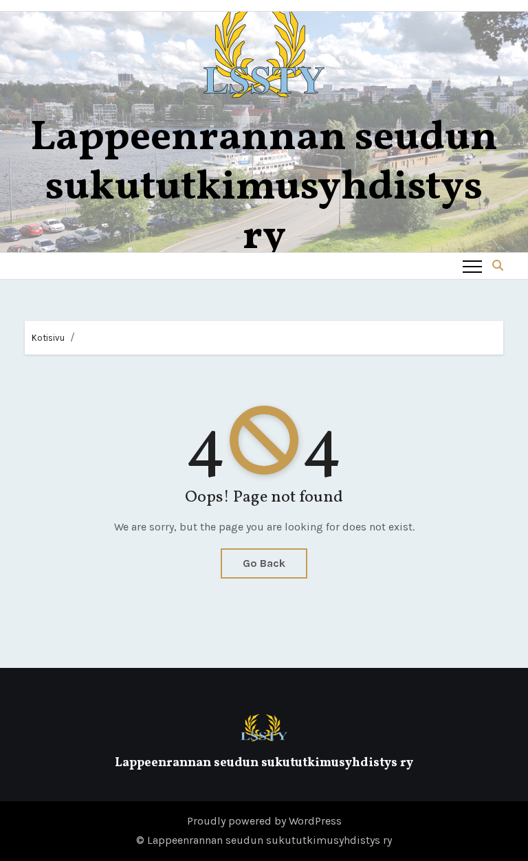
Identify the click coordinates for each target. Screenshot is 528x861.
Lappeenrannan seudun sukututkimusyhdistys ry (264, 188)
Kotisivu (48, 338)
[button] (497, 265)
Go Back (264, 563)
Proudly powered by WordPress (264, 820)
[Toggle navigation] (472, 265)
